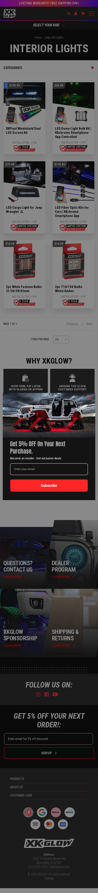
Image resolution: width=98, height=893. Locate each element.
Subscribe (49, 485)
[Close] (89, 398)
